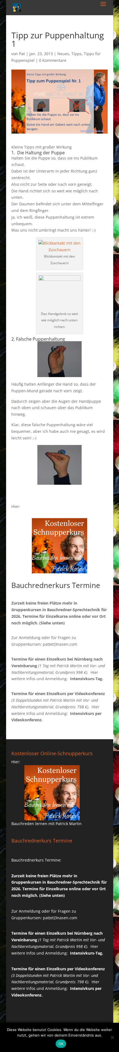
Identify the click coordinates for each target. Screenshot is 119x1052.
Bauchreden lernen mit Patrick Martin (46, 823)
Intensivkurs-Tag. (86, 678)
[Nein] (112, 1037)
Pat (22, 53)
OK (61, 1044)
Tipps (76, 53)
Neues (63, 53)
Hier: (15, 506)
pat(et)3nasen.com (60, 644)
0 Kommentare (52, 60)
